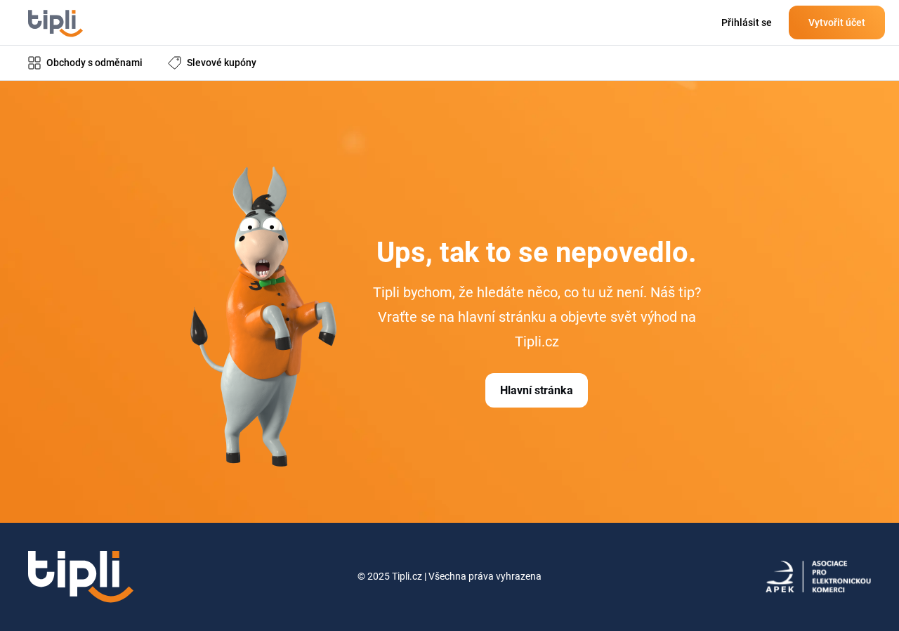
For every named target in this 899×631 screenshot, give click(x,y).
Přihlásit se (746, 22)
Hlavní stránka (536, 390)
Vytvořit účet (836, 22)
